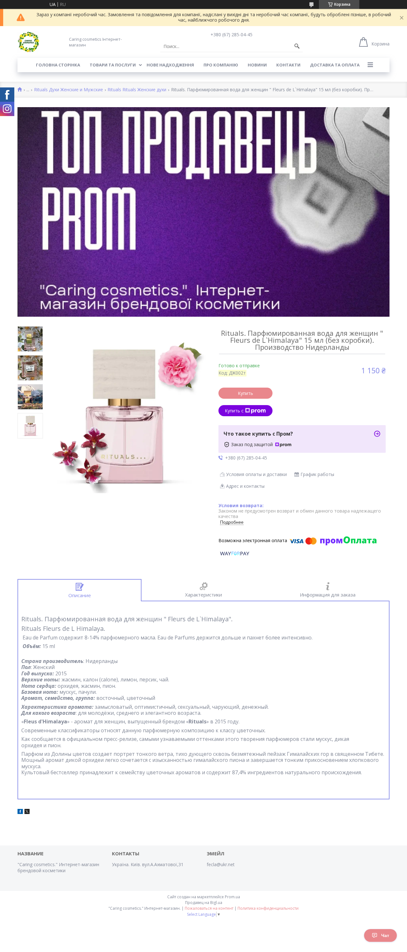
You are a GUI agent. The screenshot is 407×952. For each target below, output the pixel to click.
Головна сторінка (58, 65)
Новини (257, 65)
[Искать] (297, 46)
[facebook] (20, 812)
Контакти (288, 65)
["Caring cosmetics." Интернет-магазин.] (28, 42)
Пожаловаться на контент (209, 908)
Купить (245, 393)
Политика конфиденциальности (268, 908)
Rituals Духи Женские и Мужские (68, 90)
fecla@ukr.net (221, 864)
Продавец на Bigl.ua (203, 902)
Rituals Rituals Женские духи (136, 90)
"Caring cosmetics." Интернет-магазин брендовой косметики (58, 867)
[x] (27, 812)
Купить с (234, 411)
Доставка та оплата (335, 65)
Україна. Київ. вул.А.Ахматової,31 (147, 864)
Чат (385, 935)
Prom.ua (232, 897)
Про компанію (221, 65)
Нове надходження (170, 65)
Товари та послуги (113, 65)
